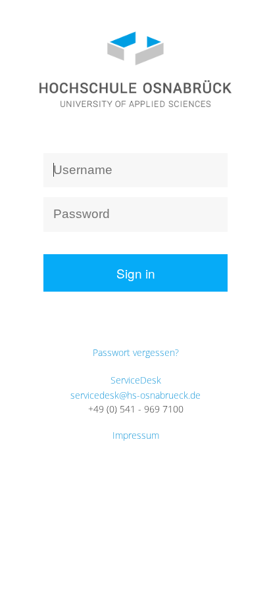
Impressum (135, 435)
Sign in (135, 273)
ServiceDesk (136, 380)
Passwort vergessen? (136, 352)
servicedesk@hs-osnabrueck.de (135, 395)
